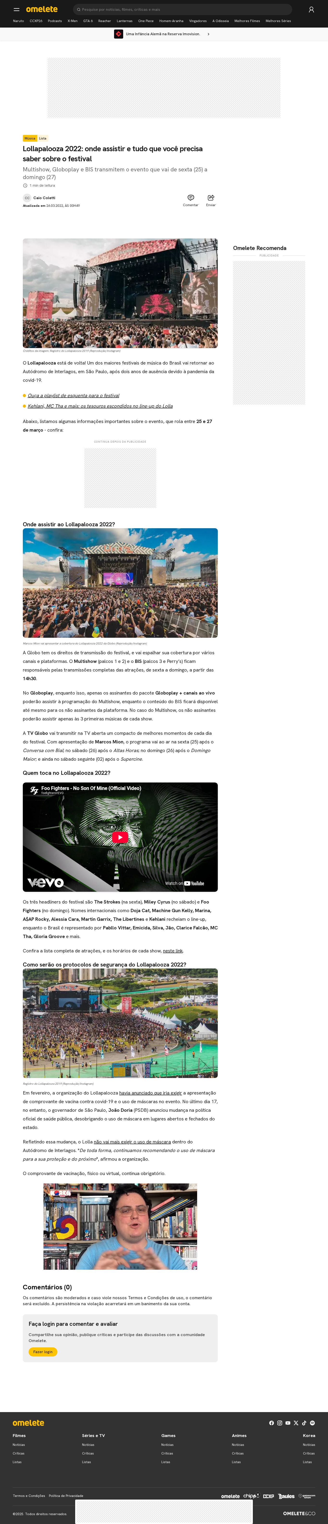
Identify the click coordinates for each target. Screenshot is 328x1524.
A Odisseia (221, 21)
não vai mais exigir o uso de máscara (132, 1142)
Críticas (18, 1453)
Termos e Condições (29, 1496)
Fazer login (43, 1351)
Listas (17, 1462)
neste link (173, 951)
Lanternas (125, 21)
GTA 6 (88, 21)
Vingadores (198, 21)
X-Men (73, 21)
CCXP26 (36, 21)
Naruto (18, 21)
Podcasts (55, 21)
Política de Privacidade (66, 1496)
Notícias (19, 1445)
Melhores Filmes (247, 21)
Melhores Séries (278, 21)
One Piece (146, 21)
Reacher (104, 21)
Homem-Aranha (171, 21)
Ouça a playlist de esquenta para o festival (73, 395)
